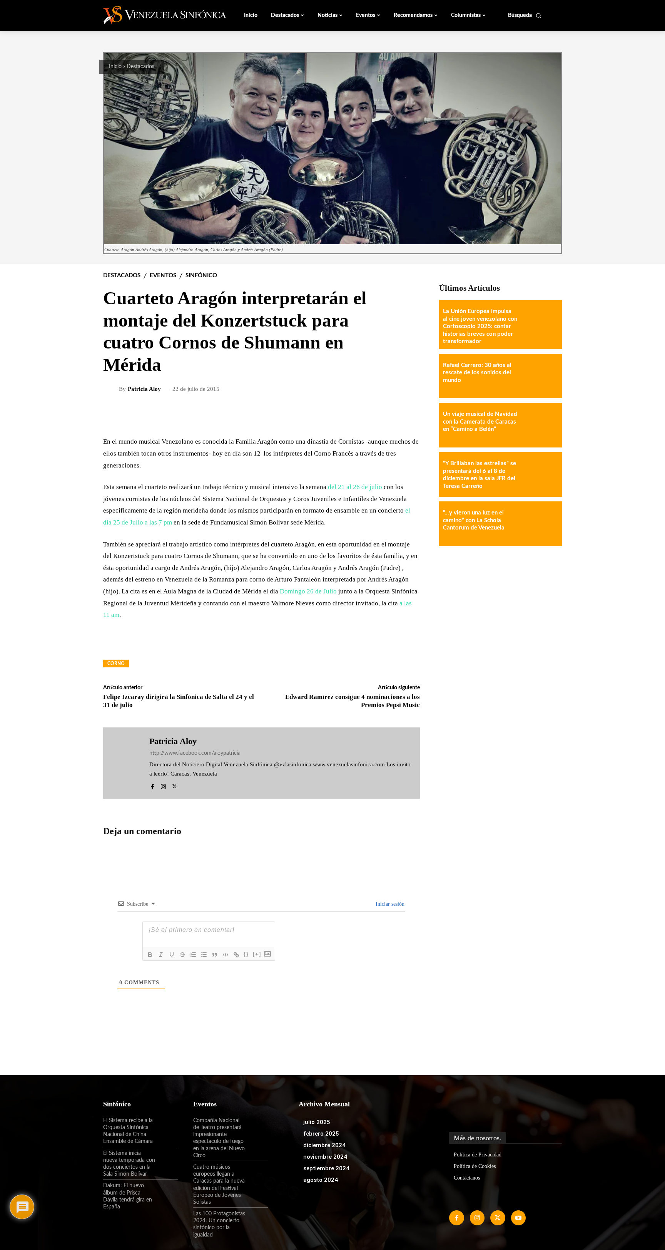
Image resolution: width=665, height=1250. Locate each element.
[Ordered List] (193, 954)
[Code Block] (225, 954)
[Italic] (160, 954)
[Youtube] (518, 1217)
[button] (524, 15)
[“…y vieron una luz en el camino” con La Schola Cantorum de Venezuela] (539, 523)
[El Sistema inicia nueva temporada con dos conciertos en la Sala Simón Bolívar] (166, 1160)
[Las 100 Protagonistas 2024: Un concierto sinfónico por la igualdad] (257, 1220)
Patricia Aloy (144, 389)
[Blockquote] (214, 954)
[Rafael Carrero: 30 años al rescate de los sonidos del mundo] (539, 376)
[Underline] (171, 954)
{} (246, 954)
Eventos (163, 275)
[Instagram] (163, 785)
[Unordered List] (204, 954)
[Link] (236, 954)
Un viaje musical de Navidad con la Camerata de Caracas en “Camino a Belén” (480, 421)
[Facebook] (152, 785)
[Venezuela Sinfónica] (154, 15)
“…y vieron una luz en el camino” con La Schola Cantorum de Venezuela (474, 520)
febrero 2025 (321, 1133)
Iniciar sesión (389, 904)
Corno (116, 663)
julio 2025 (316, 1122)
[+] (257, 954)
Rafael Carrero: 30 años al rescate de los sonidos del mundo (477, 372)
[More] (408, 414)
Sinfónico (201, 275)
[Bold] (150, 954)
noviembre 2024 (325, 1156)
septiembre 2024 (326, 1168)
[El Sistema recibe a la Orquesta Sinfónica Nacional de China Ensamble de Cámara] (166, 1127)
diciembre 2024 (324, 1145)
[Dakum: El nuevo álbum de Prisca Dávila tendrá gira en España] (166, 1192)
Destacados (140, 66)
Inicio (115, 66)
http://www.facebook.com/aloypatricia (195, 753)
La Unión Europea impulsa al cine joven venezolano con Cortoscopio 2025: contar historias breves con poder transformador (480, 326)
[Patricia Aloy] (112, 389)
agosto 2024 (320, 1179)
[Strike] (182, 954)
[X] (174, 785)
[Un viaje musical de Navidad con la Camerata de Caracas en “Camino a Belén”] (539, 425)
